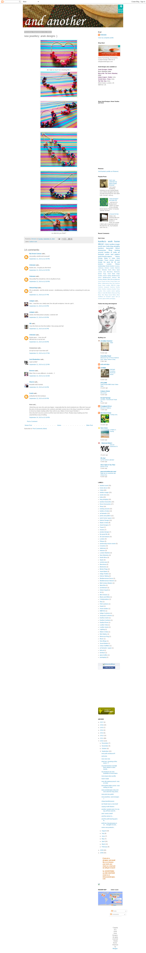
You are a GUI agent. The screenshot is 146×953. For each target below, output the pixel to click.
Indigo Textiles (104, 574)
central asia (102, 271)
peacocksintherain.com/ (108, 471)
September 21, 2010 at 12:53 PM (39, 281)
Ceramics (117, 266)
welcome (104, 756)
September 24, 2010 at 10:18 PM (39, 417)
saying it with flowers (108, 806)
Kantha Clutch (104, 618)
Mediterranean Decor (106, 578)
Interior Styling (107, 275)
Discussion (103, 393)
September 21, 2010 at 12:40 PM (39, 259)
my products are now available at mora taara (109, 772)
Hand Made (111, 273)
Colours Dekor (105, 391)
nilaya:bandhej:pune (108, 801)
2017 (102, 722)
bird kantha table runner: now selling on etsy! (111, 786)
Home (59, 425)
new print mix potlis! (108, 794)
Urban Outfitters (105, 646)
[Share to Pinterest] (71, 239)
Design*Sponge (105, 398)
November (105, 746)
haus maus (104, 428)
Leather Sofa (102, 291)
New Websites (102, 269)
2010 (102, 741)
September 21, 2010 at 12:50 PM (39, 270)
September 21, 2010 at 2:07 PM (39, 295)
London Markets (115, 268)
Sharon (31, 382)
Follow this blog (109, 667)
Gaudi (99, 285)
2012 (102, 735)
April (103, 841)
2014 (102, 730)
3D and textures (105, 536)
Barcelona (110, 271)
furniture (100, 298)
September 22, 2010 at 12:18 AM (39, 376)
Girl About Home (105, 413)
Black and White (105, 597)
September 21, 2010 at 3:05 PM (39, 317)
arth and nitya (104, 364)
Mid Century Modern (106, 583)
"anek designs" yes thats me (113, 199)
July (103, 833)
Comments (115, 914)
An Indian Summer (106, 341)
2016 (102, 725)
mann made (105, 778)
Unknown (32, 265)
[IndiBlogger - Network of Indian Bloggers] (106, 714)
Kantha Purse (116, 289)
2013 (102, 733)
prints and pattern (112, 254)
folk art (118, 296)
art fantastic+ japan (109, 296)
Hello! (111, 342)
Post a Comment (32, 421)
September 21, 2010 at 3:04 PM (39, 306)
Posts (114, 911)
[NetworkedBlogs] (109, 664)
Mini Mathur (109, 292)
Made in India (109, 258)
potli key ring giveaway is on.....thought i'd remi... (109, 824)
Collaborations (105, 283)
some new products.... (108, 827)
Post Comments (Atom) (40, 428)
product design (104, 532)
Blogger (115, 948)
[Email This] (63, 239)
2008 (102, 853)
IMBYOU (113, 285)
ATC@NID (103, 383)
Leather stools (111, 291)
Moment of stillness (105, 408)
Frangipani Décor (106, 406)
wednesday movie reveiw (106, 266)
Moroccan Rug (116, 292)
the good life (108, 262)
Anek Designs (104, 525)
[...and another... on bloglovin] (107, 332)
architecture (116, 279)
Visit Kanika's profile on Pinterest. (108, 171)
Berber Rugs (102, 273)
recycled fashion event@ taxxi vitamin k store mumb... (109, 767)
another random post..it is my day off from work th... (110, 810)
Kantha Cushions (107, 289)
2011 (102, 738)
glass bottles (106, 298)
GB (30, 323)
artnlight (103, 368)
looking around (104, 509)
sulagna (32, 301)
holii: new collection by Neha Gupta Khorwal (113, 182)
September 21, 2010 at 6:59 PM (39, 342)
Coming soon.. (114, 414)
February (105, 847)
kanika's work (33, 241)
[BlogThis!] (65, 239)
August (104, 831)
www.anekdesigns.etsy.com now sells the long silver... (110, 790)
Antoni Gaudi (101, 281)
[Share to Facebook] (69, 239)
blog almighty (115, 246)
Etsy (111, 283)
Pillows (117, 264)
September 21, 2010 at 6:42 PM (39, 328)
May (103, 839)
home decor (103, 488)
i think (106, 244)
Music (99, 294)
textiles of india (110, 252)
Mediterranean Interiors (110, 277)
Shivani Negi (33, 287)
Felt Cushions (116, 283)
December (105, 743)
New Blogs (105, 294)
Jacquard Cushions (109, 287)
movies (112, 260)
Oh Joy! (103, 458)
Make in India (101, 292)
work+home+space (105, 256)
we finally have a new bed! (110, 804)
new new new (106, 759)
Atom (114, 905)
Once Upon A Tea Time (107, 465)
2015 (102, 727)
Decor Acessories (105, 504)
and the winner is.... (107, 816)
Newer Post (28, 425)
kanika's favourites (105, 248)
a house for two (114, 214)
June (103, 836)
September (105, 751)
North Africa (112, 269)
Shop (110, 250)
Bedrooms (117, 271)
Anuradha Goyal (105, 356)
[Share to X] (67, 239)
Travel (106, 260)
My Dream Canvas (35, 253)
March (104, 844)
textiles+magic (115, 244)
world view (102, 246)
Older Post (89, 425)
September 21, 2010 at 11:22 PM (39, 364)
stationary (101, 268)
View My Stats (115, 894)
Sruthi (31, 393)
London (109, 264)
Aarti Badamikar (34, 359)
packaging (112, 298)
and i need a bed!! (107, 813)
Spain (118, 269)
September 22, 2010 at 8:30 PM (39, 398)
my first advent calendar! (107, 460)
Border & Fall (104, 466)
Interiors (107, 268)
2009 (102, 850)
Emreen (31, 370)
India (108, 246)
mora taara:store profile (109, 776)
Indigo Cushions (105, 613)
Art (106, 281)
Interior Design (104, 520)
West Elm (110, 279)
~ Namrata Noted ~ (106, 443)
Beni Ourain (111, 281)
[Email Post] (58, 239)
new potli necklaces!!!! (108, 753)
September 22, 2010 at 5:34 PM (39, 387)
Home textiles (106, 285)
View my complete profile (106, 38)
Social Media (112, 294)
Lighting (118, 291)
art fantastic (103, 513)
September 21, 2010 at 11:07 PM (39, 353)
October (104, 748)
